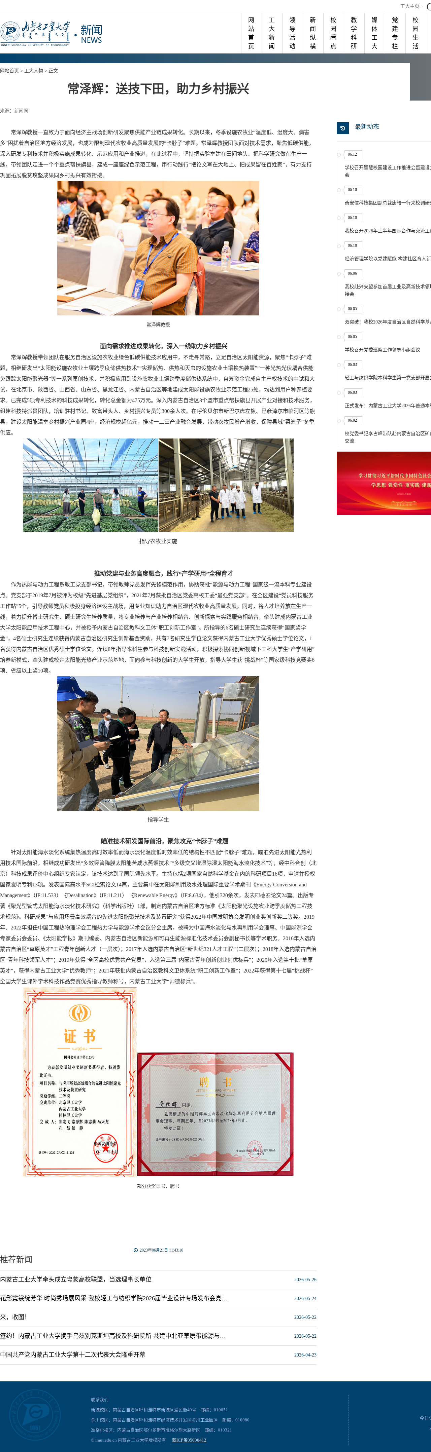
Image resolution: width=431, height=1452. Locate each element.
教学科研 (354, 33)
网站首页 (251, 33)
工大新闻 (272, 33)
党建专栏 (395, 33)
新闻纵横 (313, 33)
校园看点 (333, 33)
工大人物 (33, 70)
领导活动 (292, 33)
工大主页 (409, 6)
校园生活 (415, 33)
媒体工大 (374, 33)
